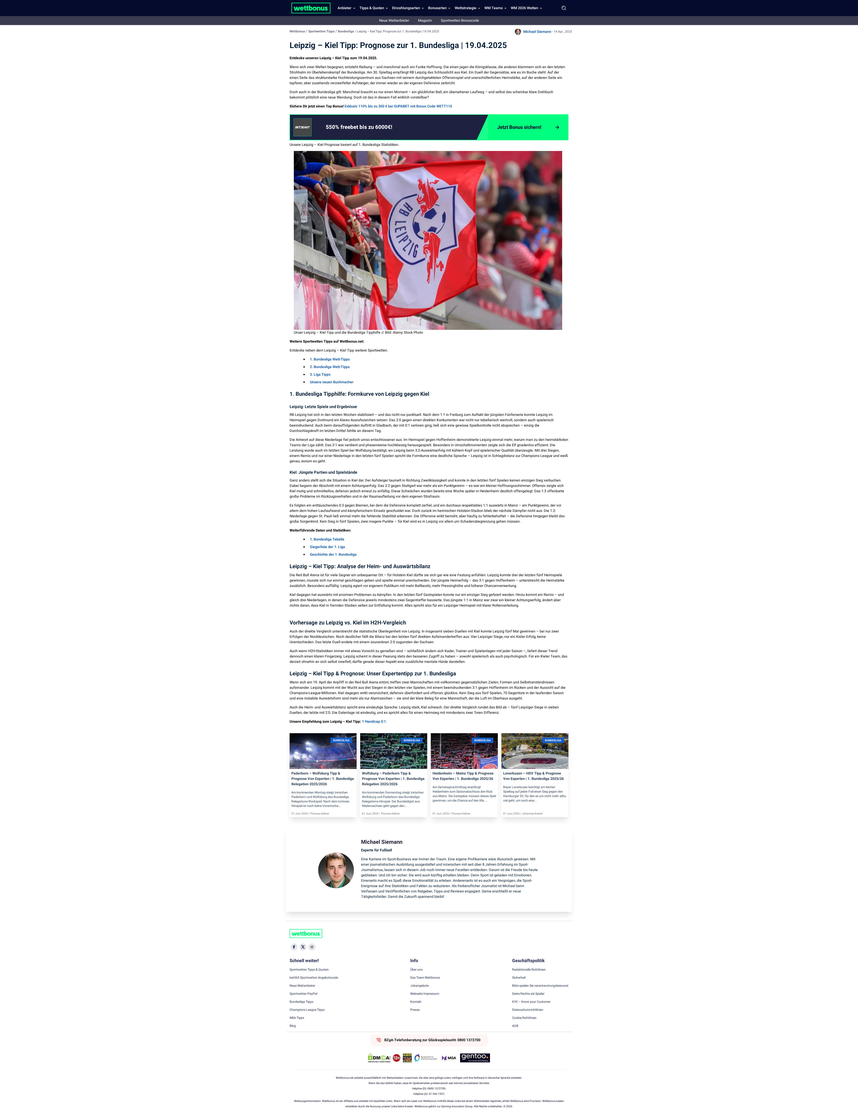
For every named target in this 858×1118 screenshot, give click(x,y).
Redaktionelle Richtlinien (529, 969)
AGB (515, 1026)
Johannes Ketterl (532, 814)
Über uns (416, 969)
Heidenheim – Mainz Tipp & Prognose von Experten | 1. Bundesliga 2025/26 (463, 776)
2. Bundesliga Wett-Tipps (330, 367)
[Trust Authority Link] (426, 1057)
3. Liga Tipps (320, 374)
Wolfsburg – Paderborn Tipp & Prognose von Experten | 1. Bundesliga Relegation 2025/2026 (393, 779)
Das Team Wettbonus (425, 978)
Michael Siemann (537, 31)
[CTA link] (302, 127)
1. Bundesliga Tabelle (327, 539)
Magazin (425, 20)
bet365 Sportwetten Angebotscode (314, 978)
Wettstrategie (465, 8)
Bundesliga (346, 31)
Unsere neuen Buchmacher (331, 382)
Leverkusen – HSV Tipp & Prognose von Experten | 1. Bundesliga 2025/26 (533, 776)
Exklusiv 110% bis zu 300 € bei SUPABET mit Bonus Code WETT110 (398, 106)
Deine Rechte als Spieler (528, 994)
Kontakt (415, 1002)
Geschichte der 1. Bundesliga (333, 554)
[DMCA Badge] (379, 1057)
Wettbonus (297, 31)
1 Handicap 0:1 (374, 721)
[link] (368, 127)
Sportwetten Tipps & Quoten (309, 969)
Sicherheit (519, 978)
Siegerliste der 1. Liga (327, 547)
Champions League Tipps (307, 1010)
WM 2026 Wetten (524, 8)
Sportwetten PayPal (303, 994)
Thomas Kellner (319, 814)
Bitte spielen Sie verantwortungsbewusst (540, 986)
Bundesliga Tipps (301, 1002)
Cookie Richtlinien (524, 1018)
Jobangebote (419, 986)
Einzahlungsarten (406, 8)
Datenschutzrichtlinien (527, 1010)
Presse (415, 1010)
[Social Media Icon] (294, 947)
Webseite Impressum (424, 994)
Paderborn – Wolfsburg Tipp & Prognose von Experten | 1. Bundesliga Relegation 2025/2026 (322, 779)
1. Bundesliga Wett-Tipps (330, 359)
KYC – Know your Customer (531, 1002)
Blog (293, 1026)
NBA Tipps (297, 1018)
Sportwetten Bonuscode (460, 20)
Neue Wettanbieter (394, 20)
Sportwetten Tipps (321, 31)
